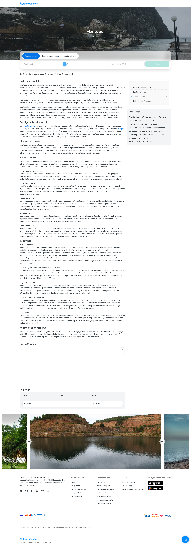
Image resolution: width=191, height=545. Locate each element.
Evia (59, 74)
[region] (72, 365)
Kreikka (50, 74)
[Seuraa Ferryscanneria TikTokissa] (32, 490)
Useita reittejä (70, 56)
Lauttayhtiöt (76, 493)
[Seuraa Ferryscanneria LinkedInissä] (37, 490)
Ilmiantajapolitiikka (104, 496)
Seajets (121, 128)
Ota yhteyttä (127, 486)
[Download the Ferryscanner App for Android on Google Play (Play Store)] (155, 488)
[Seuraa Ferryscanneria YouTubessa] (42, 490)
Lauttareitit (75, 486)
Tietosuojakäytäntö (105, 500)
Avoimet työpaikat (104, 486)
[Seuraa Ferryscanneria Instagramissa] (26, 490)
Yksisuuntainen (31, 56)
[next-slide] (162, 441)
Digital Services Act (104, 503)
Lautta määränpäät (79, 489)
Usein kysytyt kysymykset (132, 489)
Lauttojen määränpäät (35, 74)
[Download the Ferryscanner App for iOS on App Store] (155, 483)
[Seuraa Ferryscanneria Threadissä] (47, 490)
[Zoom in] (122, 349)
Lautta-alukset (77, 496)
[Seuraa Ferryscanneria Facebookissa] (21, 490)
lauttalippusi (30, 126)
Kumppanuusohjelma (105, 489)
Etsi (157, 64)
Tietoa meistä (102, 482)
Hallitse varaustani (129, 482)
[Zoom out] (122, 353)
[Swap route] (65, 64)
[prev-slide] (28, 441)
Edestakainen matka (50, 56)
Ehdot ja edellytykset (105, 493)
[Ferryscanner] (29, 3)
